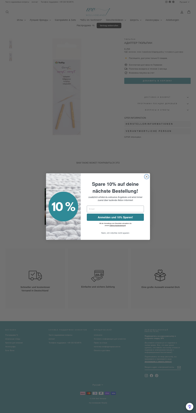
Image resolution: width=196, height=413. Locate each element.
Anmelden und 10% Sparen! (115, 217)
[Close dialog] (146, 176)
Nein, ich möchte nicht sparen (115, 232)
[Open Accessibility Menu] (189, 406)
